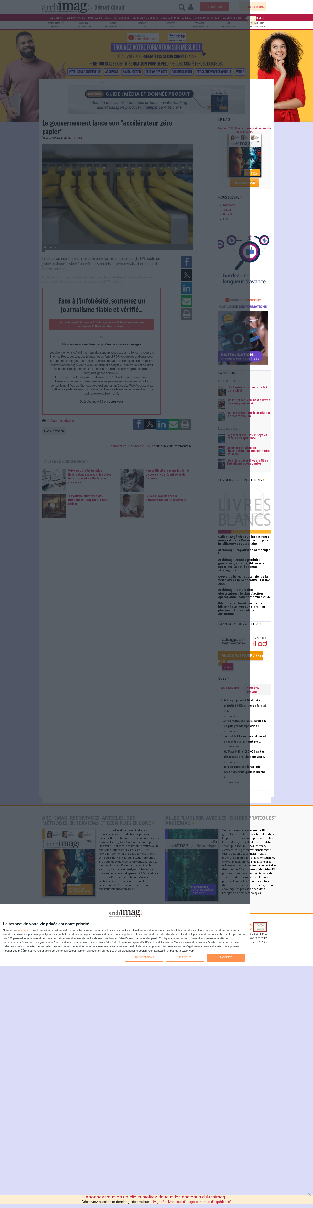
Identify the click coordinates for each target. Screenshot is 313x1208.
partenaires (25, 930)
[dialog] (125, 935)
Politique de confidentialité (251, 938)
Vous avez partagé (253, 690)
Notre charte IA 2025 (255, 942)
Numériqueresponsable (257, 25)
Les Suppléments (254, 17)
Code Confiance (257, 933)
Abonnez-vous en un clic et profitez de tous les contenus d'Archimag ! (156, 1196)
